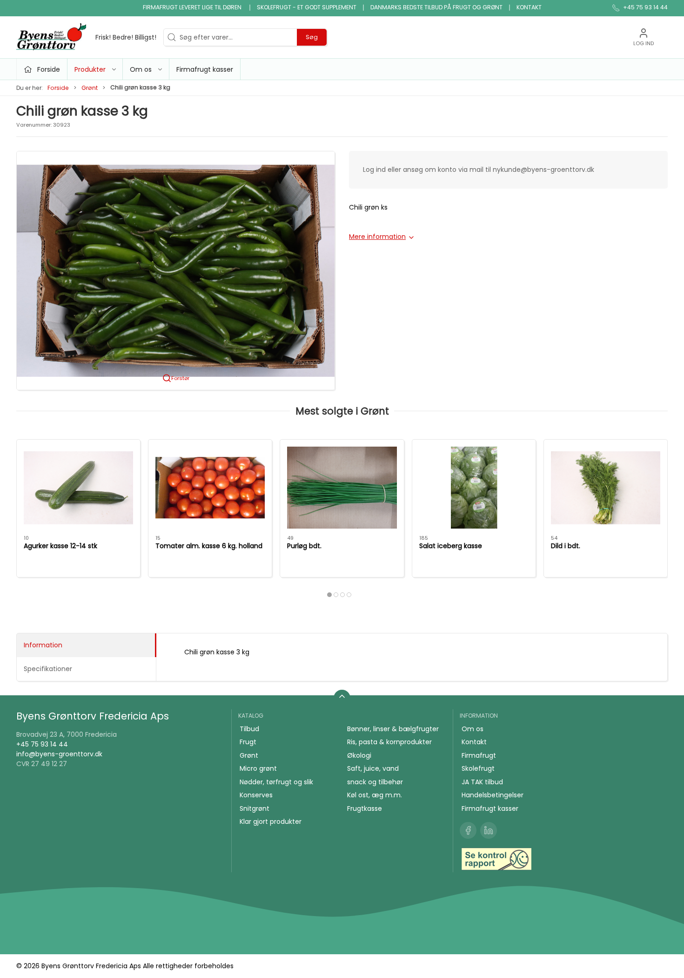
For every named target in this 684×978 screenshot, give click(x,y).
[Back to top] (342, 698)
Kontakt (529, 7)
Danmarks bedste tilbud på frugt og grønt (436, 7)
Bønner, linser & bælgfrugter (393, 729)
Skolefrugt (478, 768)
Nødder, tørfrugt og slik (276, 782)
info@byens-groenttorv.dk (59, 754)
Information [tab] (43, 645)
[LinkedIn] (488, 830)
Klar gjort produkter (271, 821)
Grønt (89, 88)
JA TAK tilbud (482, 782)
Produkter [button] (90, 69)
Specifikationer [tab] (48, 668)
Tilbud (249, 729)
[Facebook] (468, 830)
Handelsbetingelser (492, 795)
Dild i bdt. (565, 545)
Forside (58, 88)
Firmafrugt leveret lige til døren (193, 7)
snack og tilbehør (375, 782)
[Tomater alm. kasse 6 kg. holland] (210, 488)
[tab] (329, 594)
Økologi (359, 755)
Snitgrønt (254, 808)
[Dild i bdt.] (605, 488)
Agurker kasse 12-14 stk (60, 545)
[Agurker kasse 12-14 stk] (78, 488)
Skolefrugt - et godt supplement (306, 7)
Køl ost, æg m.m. (374, 795)
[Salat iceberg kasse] (474, 488)
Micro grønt (258, 768)
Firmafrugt (479, 755)
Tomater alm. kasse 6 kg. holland (208, 545)
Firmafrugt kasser (204, 69)
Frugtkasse (364, 808)
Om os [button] (141, 69)
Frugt (248, 742)
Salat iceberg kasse (450, 545)
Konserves (256, 795)
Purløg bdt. (304, 545)
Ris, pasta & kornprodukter (389, 742)
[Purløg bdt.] (341, 488)
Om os (472, 729)
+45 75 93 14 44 (42, 744)
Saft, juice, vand (373, 768)
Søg (312, 37)
